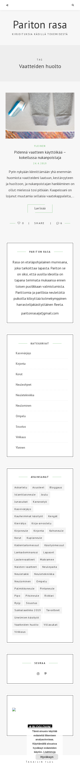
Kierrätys (20, 523)
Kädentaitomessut (26, 545)
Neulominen (23, 406)
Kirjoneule (21, 530)
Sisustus (21, 427)
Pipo (17, 595)
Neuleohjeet (23, 385)
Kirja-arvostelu (41, 523)
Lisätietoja (49, 751)
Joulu (44, 494)
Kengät (53, 516)
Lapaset (48, 552)
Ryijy (17, 603)
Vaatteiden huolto (26, 624)
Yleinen (40, 146)
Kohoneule (56, 530)
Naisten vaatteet (25, 566)
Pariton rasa (40, 24)
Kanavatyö (40, 501)
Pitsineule (32, 595)
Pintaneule (47, 588)
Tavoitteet (53, 610)
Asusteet (38, 487)
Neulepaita (49, 566)
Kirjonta (21, 364)
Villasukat (50, 624)
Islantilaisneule (25, 494)
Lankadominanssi (26, 552)
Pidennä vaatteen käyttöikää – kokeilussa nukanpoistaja (40, 155)
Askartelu (20, 487)
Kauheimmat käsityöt (28, 516)
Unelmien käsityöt (26, 617)
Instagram (38, 673)
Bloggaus (56, 487)
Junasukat (21, 501)
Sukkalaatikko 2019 (27, 610)
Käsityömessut (54, 545)
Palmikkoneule (24, 588)
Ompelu (21, 416)
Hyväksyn (46, 757)
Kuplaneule (34, 537)
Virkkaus (21, 437)
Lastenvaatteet (24, 559)
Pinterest (45, 673)
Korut (19, 374)
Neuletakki (21, 574)
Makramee (47, 559)
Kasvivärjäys (23, 353)
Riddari (49, 595)
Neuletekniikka (25, 395)
